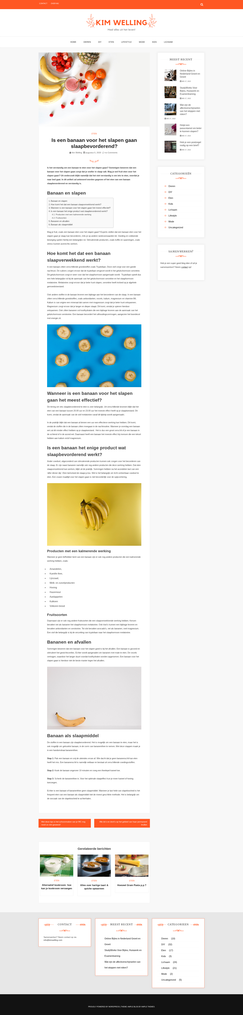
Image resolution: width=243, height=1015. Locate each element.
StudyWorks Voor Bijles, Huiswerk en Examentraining (189, 91)
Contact (43, 3)
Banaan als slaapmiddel (62, 224)
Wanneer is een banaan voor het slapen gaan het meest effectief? (81, 208)
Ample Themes (148, 1007)
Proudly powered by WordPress (104, 1007)
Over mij (55, 3)
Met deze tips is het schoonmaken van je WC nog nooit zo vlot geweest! (63, 823)
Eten (111, 42)
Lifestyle (126, 42)
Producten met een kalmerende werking (73, 214)
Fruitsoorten (61, 218)
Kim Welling (77, 152)
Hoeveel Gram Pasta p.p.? (131, 885)
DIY (99, 42)
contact (184, 267)
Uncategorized (175, 227)
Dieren (87, 42)
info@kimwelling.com (53, 940)
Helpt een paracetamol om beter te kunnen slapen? (191, 128)
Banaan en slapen (59, 201)
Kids (154, 42)
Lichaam (168, 42)
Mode (142, 42)
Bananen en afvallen (60, 221)
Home (73, 42)
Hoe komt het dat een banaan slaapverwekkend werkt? (76, 204)
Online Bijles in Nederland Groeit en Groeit (190, 73)
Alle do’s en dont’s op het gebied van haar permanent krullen (123, 823)
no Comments (110, 152)
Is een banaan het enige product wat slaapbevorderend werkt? (79, 211)
